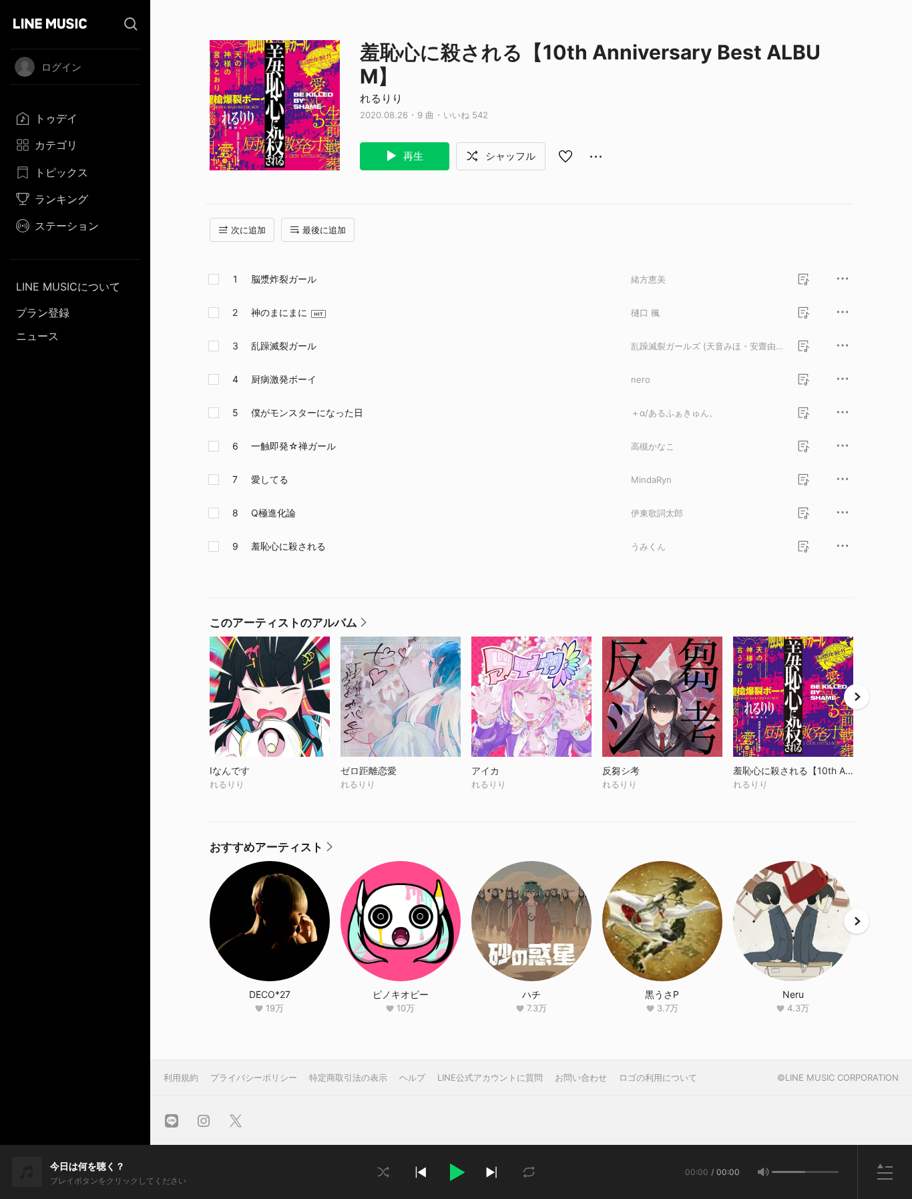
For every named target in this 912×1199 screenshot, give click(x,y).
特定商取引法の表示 (348, 1077)
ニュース (37, 336)
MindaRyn (651, 479)
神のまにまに (279, 312)
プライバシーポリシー (253, 1077)
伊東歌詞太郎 (657, 513)
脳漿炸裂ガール (283, 279)
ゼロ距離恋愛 (396, 770)
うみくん (648, 546)
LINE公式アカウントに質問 (490, 1077)
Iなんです (257, 770)
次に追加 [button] (248, 229)
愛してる (269, 479)
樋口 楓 (645, 312)
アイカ (513, 770)
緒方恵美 (648, 279)
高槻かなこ (652, 446)
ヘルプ (412, 1077)
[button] (456, 1172)
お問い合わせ (581, 1077)
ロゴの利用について (658, 1077)
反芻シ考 (648, 770)
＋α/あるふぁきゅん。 (674, 412)
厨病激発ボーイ (283, 379)
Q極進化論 (273, 512)
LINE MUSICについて (68, 286)
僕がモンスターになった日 (307, 412)
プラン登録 (42, 312)
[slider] (788, 1172)
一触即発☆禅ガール (293, 446)
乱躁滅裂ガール (283, 345)
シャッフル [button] (509, 156)
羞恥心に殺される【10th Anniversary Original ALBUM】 (793, 770)
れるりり (381, 98)
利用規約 (181, 1077)
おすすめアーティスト (271, 850)
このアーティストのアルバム (288, 626)
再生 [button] (412, 156)
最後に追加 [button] (324, 229)
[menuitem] (75, 118)
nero (640, 379)
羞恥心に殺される (288, 546)
